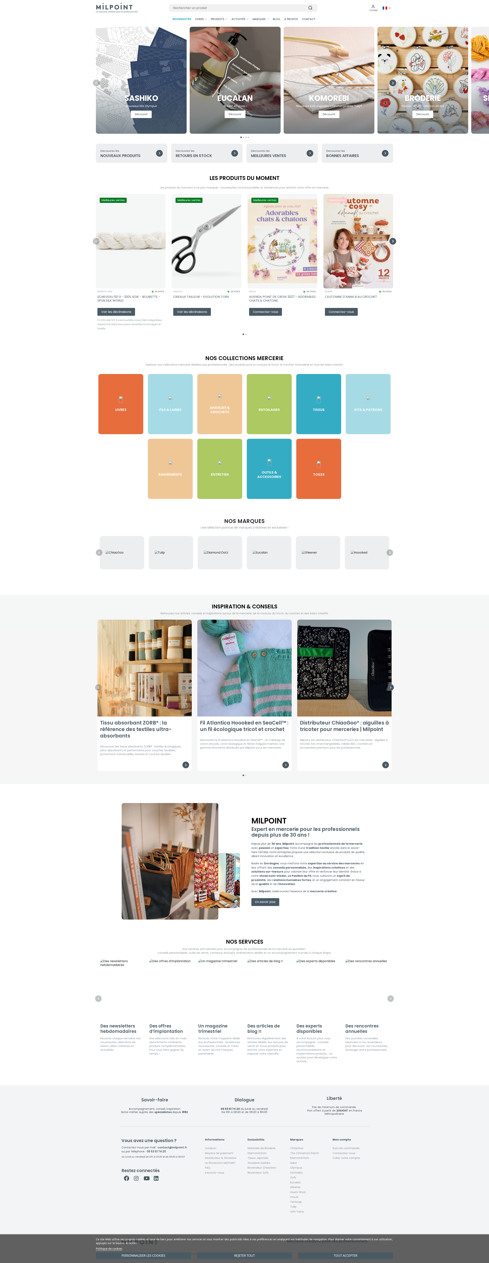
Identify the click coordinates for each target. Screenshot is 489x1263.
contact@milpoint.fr (172, 1147)
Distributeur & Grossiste (220, 1158)
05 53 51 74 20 (156, 1151)
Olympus (296, 1168)
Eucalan (295, 1182)
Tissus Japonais (258, 1158)
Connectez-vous (344, 1153)
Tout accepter (345, 1255)
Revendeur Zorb (258, 1173)
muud (294, 1197)
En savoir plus (265, 902)
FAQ (207, 1168)
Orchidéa (296, 1173)
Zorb (293, 1177)
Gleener (295, 1187)
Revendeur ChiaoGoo (262, 1168)
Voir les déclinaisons (116, 312)
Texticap (296, 1202)
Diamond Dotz (257, 1153)
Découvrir (141, 114)
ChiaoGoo (297, 1148)
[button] (373, 8)
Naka (293, 1163)
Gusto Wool (298, 1192)
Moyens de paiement (219, 1153)
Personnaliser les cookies (143, 1255)
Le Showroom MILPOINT (220, 1163)
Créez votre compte (346, 1158)
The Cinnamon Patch (304, 1153)
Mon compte (342, 1140)
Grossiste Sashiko (259, 1163)
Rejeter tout (244, 1255)
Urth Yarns (297, 1212)
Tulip (293, 1207)
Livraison (210, 1148)
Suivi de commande (346, 1148)
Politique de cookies (109, 1248)
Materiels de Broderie (261, 1148)
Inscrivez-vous (214, 1173)
